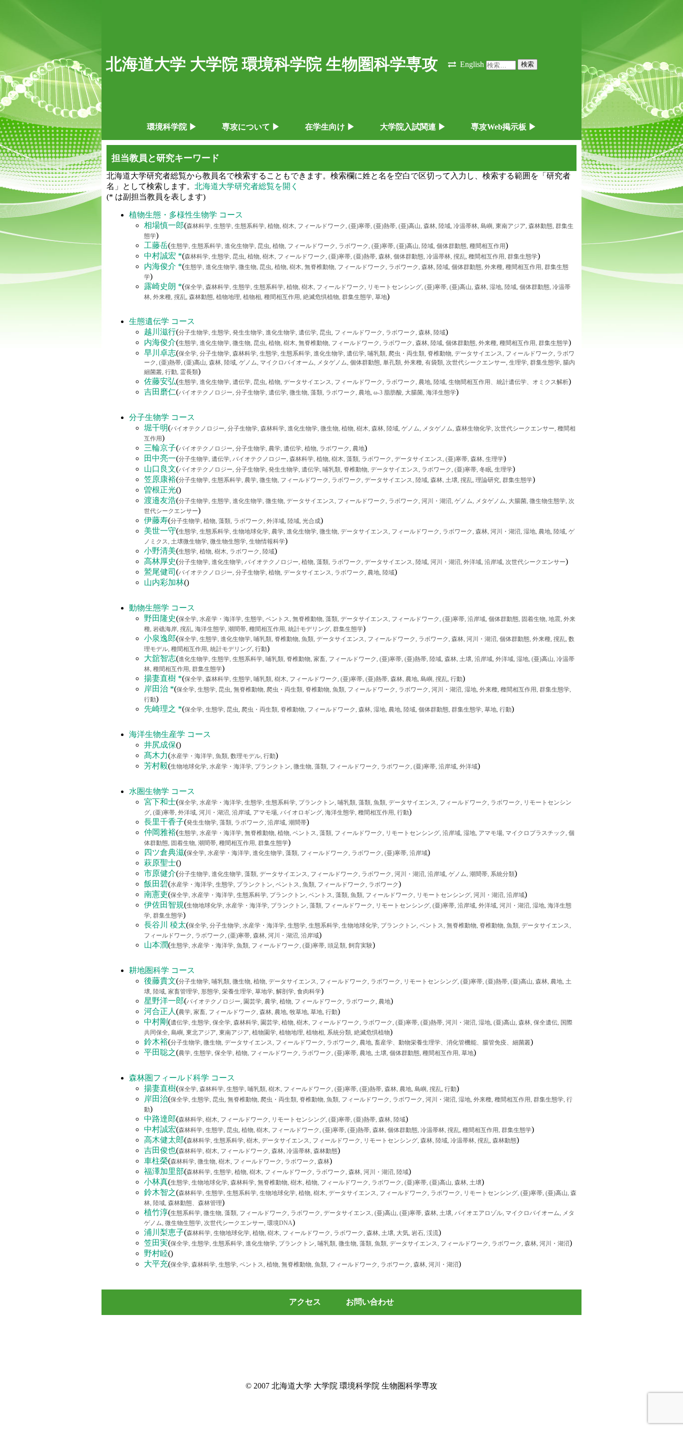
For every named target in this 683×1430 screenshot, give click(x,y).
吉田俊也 (160, 1150)
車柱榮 (156, 1160)
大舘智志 (160, 658)
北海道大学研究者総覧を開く (246, 186)
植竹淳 (156, 1212)
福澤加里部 (164, 1171)
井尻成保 (160, 744)
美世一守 (160, 530)
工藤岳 (156, 245)
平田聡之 (160, 1052)
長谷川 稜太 (165, 924)
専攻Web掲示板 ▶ (503, 126)
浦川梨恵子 (164, 1232)
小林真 (156, 1182)
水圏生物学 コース (162, 791)
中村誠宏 (160, 1129)
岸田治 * (159, 688)
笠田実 (156, 1242)
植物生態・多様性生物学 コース (186, 214)
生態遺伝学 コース (162, 321)
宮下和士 (160, 802)
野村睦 (156, 1253)
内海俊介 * (163, 266)
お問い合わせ (370, 1302)
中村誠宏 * (163, 256)
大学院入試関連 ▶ (413, 126)
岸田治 (156, 1098)
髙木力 (156, 755)
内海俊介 (160, 342)
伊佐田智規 (164, 904)
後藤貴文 (160, 980)
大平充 (156, 1264)
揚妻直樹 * (163, 678)
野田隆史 (160, 618)
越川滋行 (160, 332)
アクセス (305, 1302)
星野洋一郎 (164, 1000)
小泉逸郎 (160, 638)
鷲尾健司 (160, 572)
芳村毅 (156, 766)
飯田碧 (156, 884)
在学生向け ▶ (330, 126)
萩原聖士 (160, 862)
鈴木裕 (156, 1042)
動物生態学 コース (162, 608)
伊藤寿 (156, 520)
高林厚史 (160, 561)
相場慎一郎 (164, 225)
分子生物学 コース (162, 417)
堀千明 (156, 428)
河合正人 (160, 1011)
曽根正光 (160, 490)
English (472, 64)
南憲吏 (156, 894)
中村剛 (156, 1022)
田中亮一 (160, 458)
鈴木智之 (160, 1192)
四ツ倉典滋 (164, 852)
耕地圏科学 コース (162, 970)
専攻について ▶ (251, 126)
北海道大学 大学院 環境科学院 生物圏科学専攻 (272, 64)
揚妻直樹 (160, 1088)
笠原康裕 (160, 479)
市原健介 (160, 873)
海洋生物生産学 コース (170, 734)
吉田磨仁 (160, 392)
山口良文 (160, 468)
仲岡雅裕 (160, 832)
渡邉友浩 (160, 500)
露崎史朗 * (163, 286)
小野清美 (160, 550)
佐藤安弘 (160, 381)
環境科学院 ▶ (172, 126)
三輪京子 (160, 448)
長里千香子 (164, 822)
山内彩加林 (164, 582)
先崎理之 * (163, 708)
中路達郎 (160, 1118)
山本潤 (156, 944)
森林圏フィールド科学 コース (182, 1078)
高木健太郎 (164, 1140)
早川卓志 (160, 352)
